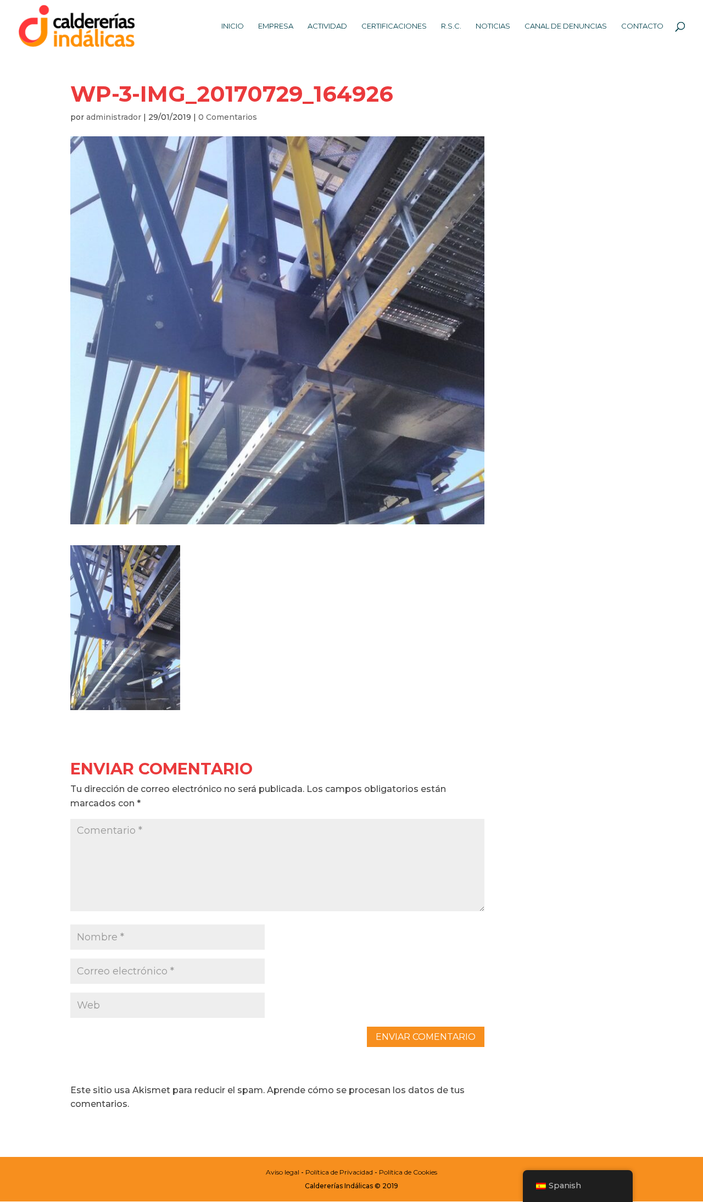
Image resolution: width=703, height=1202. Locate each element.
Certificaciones (394, 26)
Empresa (275, 26)
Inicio (232, 26)
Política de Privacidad (339, 1172)
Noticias (493, 26)
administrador (113, 117)
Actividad (327, 26)
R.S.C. (451, 26)
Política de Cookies (408, 1172)
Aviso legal (282, 1172)
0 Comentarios (227, 117)
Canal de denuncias (566, 26)
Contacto (642, 26)
